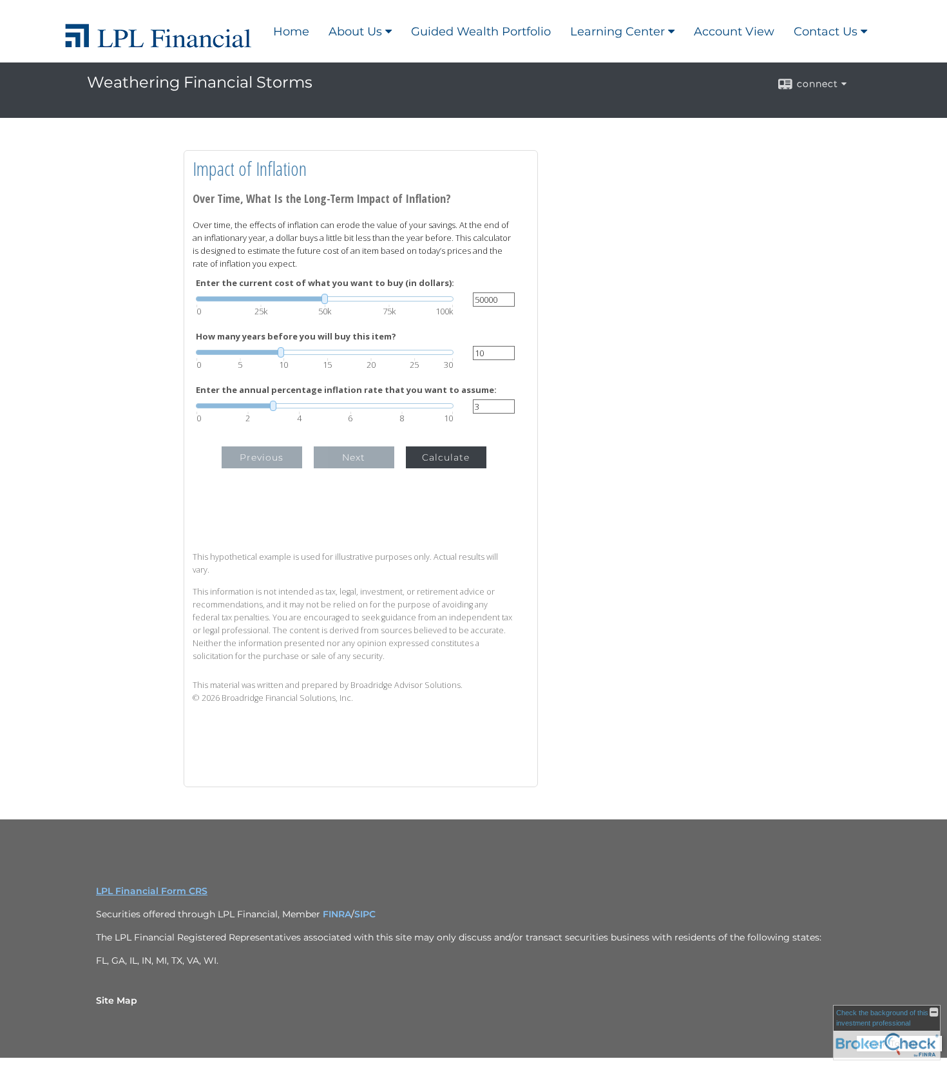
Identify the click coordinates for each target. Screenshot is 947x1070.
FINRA (337, 914)
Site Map (116, 1000)
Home (291, 31)
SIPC (365, 914)
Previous (261, 457)
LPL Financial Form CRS (151, 891)
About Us (355, 31)
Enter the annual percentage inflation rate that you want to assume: (346, 390)
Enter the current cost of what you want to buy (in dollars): (325, 283)
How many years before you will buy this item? (296, 336)
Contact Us (825, 31)
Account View (734, 31)
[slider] (325, 298)
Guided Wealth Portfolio (481, 31)
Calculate (446, 457)
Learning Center (617, 31)
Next (353, 457)
